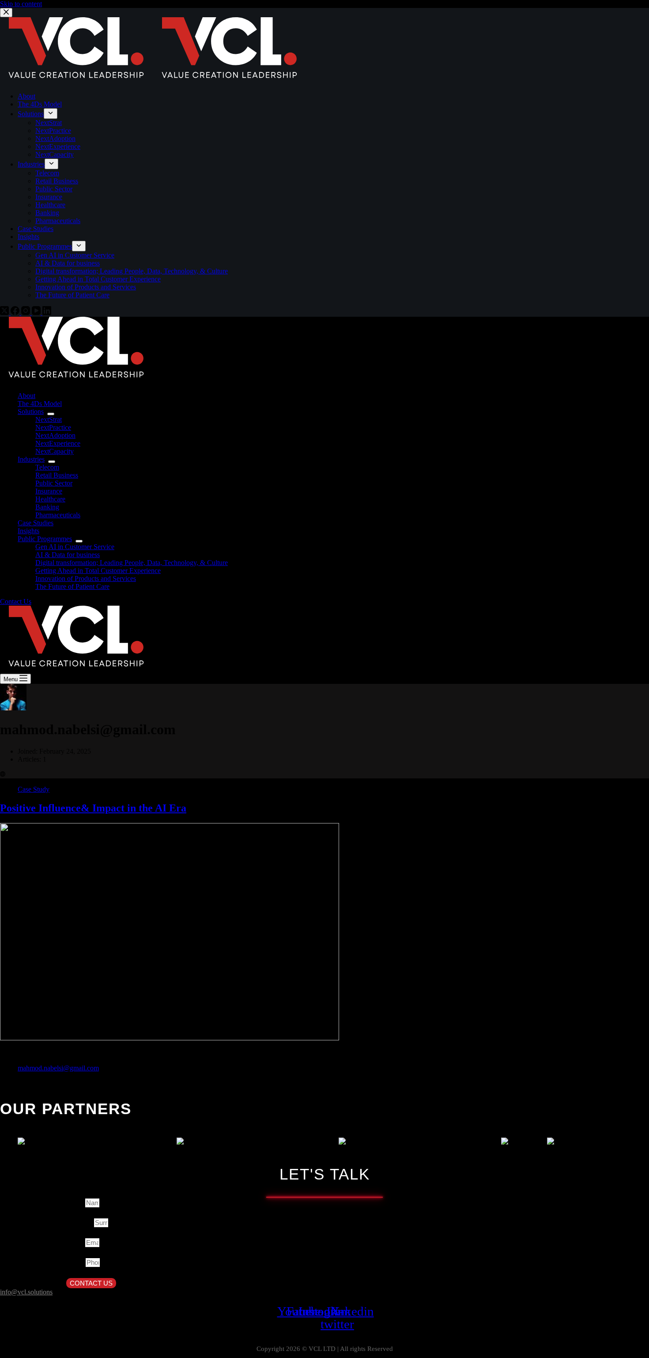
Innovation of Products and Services (85, 578)
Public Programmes (45, 538)
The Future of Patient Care (72, 586)
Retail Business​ (56, 475)
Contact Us (15, 601)
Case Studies (35, 523)
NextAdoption (55, 435)
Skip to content (21, 4)
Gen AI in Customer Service (74, 546)
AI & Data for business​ (67, 554)
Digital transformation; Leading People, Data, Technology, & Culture (131, 562)
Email (75, 1242)
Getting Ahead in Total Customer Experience (98, 570)
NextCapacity (54, 451)
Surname (80, 1222)
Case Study (33, 789)
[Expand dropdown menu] (50, 414)
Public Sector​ (53, 483)
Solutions (31, 411)
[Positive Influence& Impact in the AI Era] (169, 1038)
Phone (76, 1262)
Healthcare (50, 499)
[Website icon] (2, 774)
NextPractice (53, 427)
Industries (31, 459)
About (26, 395)
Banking (47, 507)
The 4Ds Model (40, 403)
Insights (28, 531)
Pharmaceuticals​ (57, 515)
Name (75, 1202)
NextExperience (57, 443)
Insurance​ (48, 491)
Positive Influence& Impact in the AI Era (93, 808)
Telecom (47, 467)
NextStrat (48, 419)
